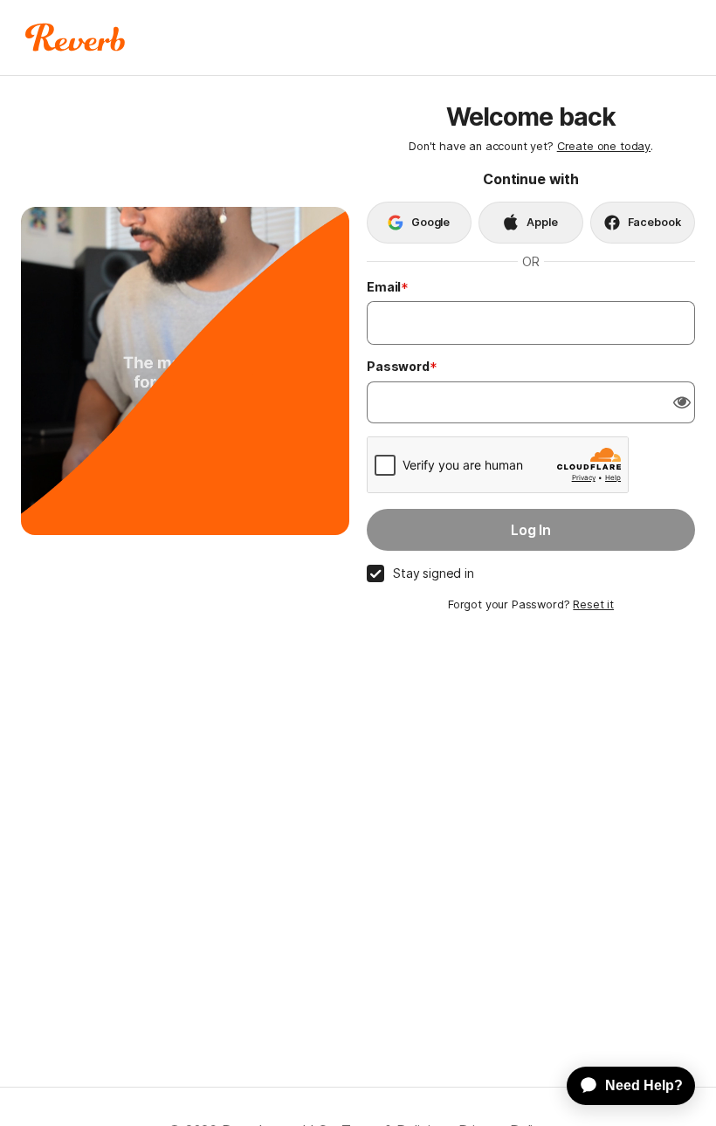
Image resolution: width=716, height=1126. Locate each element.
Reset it (593, 604)
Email (384, 286)
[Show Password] (682, 402)
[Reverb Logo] (75, 37)
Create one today (604, 146)
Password (398, 366)
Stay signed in (433, 573)
